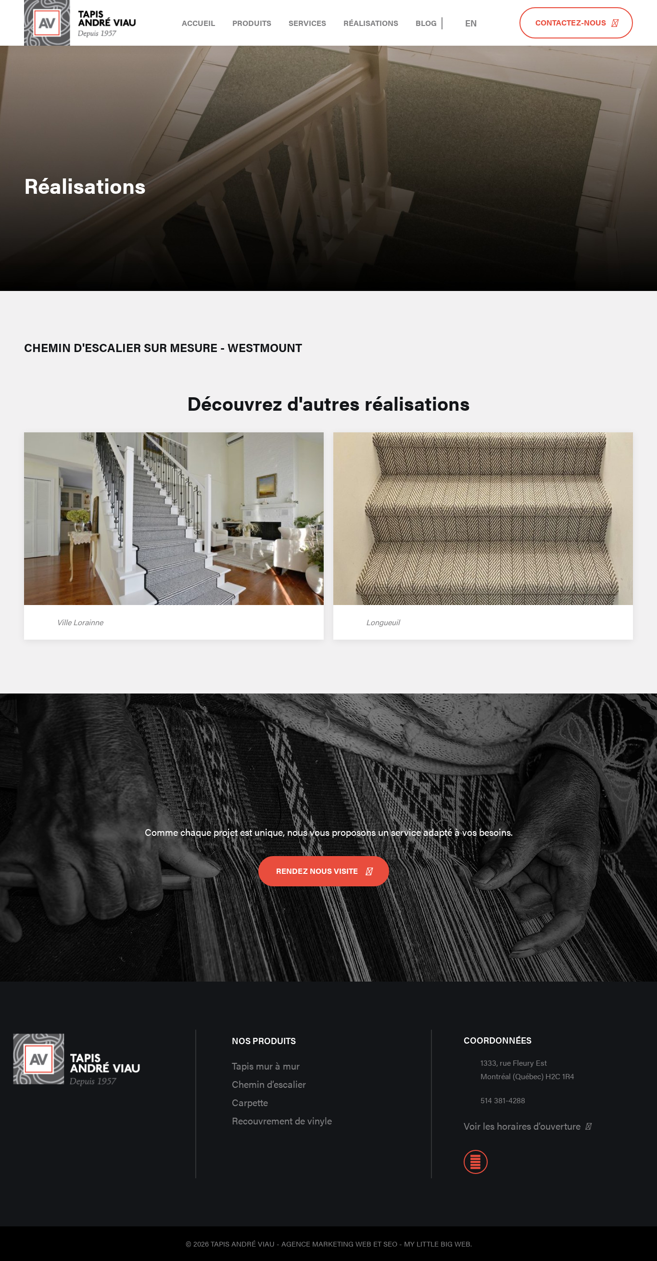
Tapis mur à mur (266, 1065)
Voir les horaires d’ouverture (522, 1126)
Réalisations (370, 22)
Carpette (250, 1102)
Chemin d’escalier (269, 1084)
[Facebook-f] (476, 1162)
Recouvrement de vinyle (282, 1120)
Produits (251, 22)
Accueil (198, 22)
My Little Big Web (437, 1243)
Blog (426, 22)
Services (307, 22)
